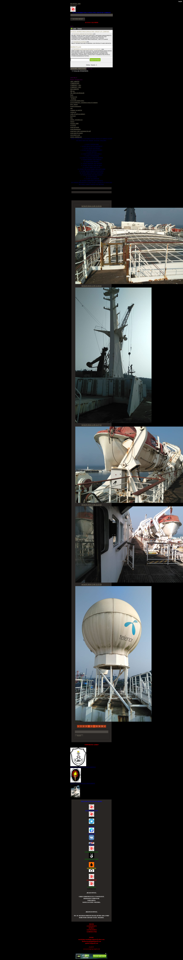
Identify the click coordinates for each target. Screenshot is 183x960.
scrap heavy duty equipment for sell (80, 131)
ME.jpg (72, 91)
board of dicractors (75, 106)
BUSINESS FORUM (79, 42)
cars (71, 108)
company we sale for (76, 110)
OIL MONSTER (91, 868)
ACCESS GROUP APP (91, 810)
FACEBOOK (91, 834)
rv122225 (73, 125)
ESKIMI (91, 845)
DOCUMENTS (74, 89)
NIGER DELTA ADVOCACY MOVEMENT (82, 783)
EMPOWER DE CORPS (91, 859)
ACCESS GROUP (92, 880)
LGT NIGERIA (91, 887)
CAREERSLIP (91, 817)
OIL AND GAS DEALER (77, 93)
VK (91, 841)
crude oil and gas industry (77, 114)
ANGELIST (91, 861)
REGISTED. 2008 (75, 3)
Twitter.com (73, 97)
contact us (73, 112)
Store (71, 95)
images (72, 121)
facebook (73, 116)
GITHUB (91, 873)
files (71, 118)
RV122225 (73, 5)
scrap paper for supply (76, 133)
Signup (79, 28)
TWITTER (92, 826)
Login (74, 28)
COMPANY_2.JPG (75, 87)
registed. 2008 (74, 123)
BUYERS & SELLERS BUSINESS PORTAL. (87, 49)
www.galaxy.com (75, 135)
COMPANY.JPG (74, 83)
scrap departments (75, 129)
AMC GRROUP (74, 81)
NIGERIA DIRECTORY (91, 852)
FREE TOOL (82, 68)
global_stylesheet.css (76, 119)
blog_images (74, 104)
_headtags (73, 98)
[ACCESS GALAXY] (75, 791)
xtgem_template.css (76, 137)
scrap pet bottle (74, 127)
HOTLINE (74, 68)
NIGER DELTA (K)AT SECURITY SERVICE (83, 767)
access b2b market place (77, 100)
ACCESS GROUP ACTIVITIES (83, 34)
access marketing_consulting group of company (84, 102)
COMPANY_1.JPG (75, 85)
